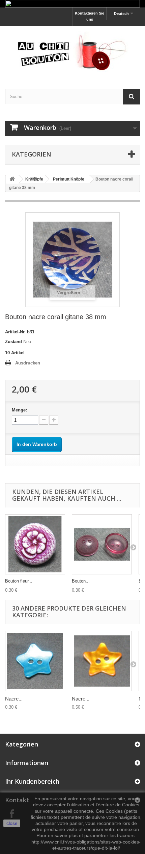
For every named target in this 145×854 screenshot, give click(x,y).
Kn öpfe (34, 179)
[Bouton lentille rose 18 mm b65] (102, 544)
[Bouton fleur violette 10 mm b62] (35, 544)
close (12, 823)
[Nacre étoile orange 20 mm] (102, 661)
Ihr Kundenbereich (32, 781)
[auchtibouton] (72, 51)
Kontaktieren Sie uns (89, 16)
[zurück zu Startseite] (12, 179)
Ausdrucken (27, 362)
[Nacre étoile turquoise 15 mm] (35, 661)
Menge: (19, 409)
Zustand (13, 341)
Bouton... (81, 581)
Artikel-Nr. (15, 331)
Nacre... (14, 699)
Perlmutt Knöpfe (68, 179)
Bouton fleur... (18, 581)
